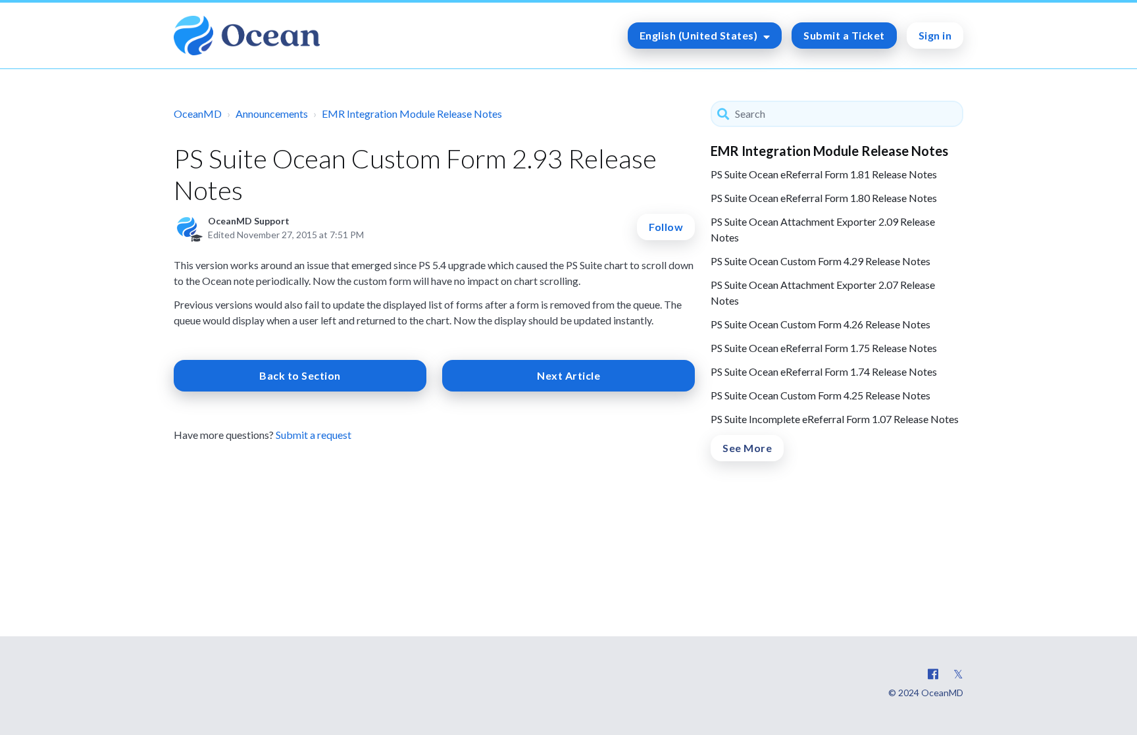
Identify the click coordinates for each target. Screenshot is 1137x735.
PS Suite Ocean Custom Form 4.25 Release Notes (820, 395)
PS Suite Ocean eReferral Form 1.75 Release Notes (824, 348)
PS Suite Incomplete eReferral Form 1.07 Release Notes (835, 419)
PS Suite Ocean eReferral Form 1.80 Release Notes (824, 197)
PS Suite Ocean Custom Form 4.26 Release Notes (820, 324)
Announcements (272, 113)
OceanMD (198, 113)
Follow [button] (666, 226)
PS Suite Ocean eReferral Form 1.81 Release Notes (824, 174)
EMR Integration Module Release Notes (412, 113)
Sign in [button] (935, 35)
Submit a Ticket (844, 35)
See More (747, 448)
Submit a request (313, 434)
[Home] (247, 35)
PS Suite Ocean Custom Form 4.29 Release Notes (820, 261)
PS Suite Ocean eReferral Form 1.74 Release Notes (824, 371)
